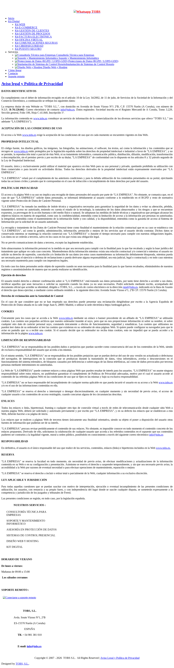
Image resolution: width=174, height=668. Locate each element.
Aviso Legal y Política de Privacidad (120, 657)
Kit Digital (14, 21)
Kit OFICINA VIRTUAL (29, 39)
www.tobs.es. (163, 447)
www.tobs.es (40, 118)
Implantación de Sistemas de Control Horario (90, 64)
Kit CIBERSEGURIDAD (29, 45)
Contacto (13, 73)
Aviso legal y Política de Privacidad (32, 83)
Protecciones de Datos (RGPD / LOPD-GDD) (93, 61)
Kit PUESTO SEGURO (28, 48)
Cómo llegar (14, 70)
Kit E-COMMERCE (26, 27)
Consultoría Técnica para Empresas (75, 55)
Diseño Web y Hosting (54, 67)
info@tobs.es (67, 109)
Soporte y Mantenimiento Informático (78, 58)
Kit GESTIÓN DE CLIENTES (32, 30)
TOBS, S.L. (22, 663)
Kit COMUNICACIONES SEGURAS (36, 42)
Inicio (11, 18)
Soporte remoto (16, 76)
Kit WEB (20, 24)
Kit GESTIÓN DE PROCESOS (32, 33)
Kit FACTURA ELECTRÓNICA (33, 36)
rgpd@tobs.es (130, 287)
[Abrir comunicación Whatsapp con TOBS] (87, 11)
